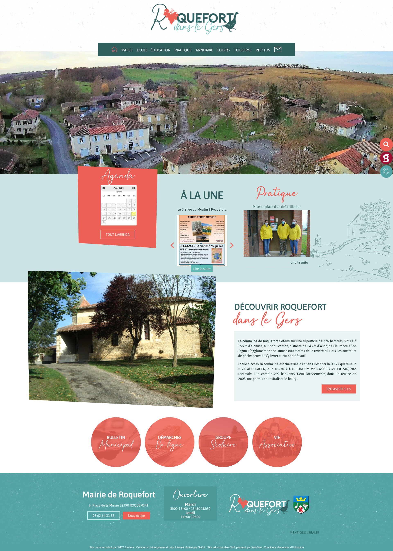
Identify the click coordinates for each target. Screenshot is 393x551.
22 (129, 214)
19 (115, 214)
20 (120, 214)
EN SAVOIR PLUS (339, 389)
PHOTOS (263, 50)
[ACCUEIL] (114, 49)
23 (134, 214)
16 (134, 209)
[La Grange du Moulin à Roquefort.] (202, 240)
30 (134, 218)
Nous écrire (136, 515)
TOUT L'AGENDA (118, 234)
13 (120, 209)
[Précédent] (172, 245)
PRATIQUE (183, 50)
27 (120, 218)
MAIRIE (127, 50)
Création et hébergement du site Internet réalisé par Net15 (170, 547)
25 (109, 218)
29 (129, 218)
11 (110, 209)
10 (104, 209)
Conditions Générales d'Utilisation (284, 547)
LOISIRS (223, 50)
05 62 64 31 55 (103, 515)
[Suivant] (232, 245)
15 (129, 209)
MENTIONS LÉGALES (304, 532)
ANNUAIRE (204, 50)
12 (115, 209)
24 (104, 218)
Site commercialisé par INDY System (111, 547)
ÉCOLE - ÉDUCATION (154, 50)
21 (124, 214)
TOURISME (243, 50)
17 (104, 214)
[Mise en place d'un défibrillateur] (277, 234)
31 (104, 222)
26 (115, 218)
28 (124, 218)
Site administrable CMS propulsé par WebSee (234, 547)
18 (109, 214)
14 (124, 209)
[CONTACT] (277, 49)
